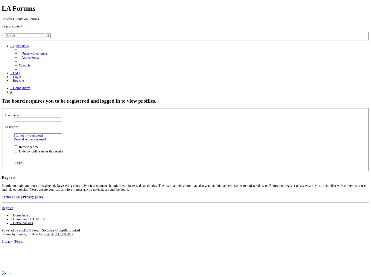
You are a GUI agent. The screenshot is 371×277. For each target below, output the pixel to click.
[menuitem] (33, 53)
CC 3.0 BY (63, 234)
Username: (12, 115)
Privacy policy (33, 197)
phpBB (24, 230)
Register (7, 208)
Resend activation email (30, 139)
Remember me (28, 147)
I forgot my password (28, 135)
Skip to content (12, 26)
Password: (12, 127)
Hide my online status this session (41, 151)
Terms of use (11, 197)
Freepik (49, 234)
